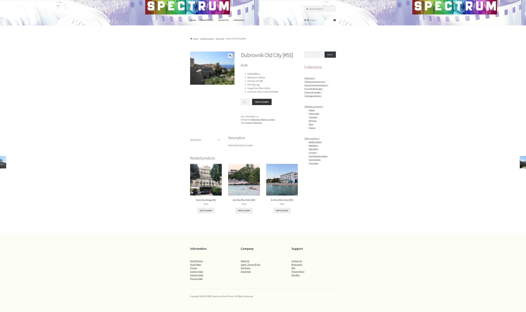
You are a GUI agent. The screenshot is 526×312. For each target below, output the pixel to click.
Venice (312, 127)
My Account (296, 264)
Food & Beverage (313, 88)
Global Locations (207, 38)
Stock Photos (207, 20)
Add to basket (262, 101)
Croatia (248, 123)
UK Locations (311, 138)
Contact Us (223, 20)
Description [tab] (195, 139)
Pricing (193, 268)
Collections (238, 20)
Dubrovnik (220, 38)
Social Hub (246, 271)
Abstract (309, 78)
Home (193, 20)
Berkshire (313, 145)
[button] (230, 55)
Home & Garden (313, 92)
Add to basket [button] (206, 210)
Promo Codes (196, 278)
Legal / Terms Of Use (250, 264)
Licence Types (196, 271)
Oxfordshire (315, 159)
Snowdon (313, 163)
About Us (245, 261)
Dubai (312, 110)
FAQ (293, 268)
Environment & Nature (316, 85)
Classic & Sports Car (315, 81)
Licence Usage (196, 275)
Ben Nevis (313, 149)
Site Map (295, 275)
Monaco (313, 120)
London (313, 152)
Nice (311, 124)
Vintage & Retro (313, 96)
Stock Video (195, 264)
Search (330, 54)
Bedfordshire (315, 142)
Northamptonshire (318, 156)
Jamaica (313, 117)
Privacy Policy (297, 271)
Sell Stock (245, 268)
